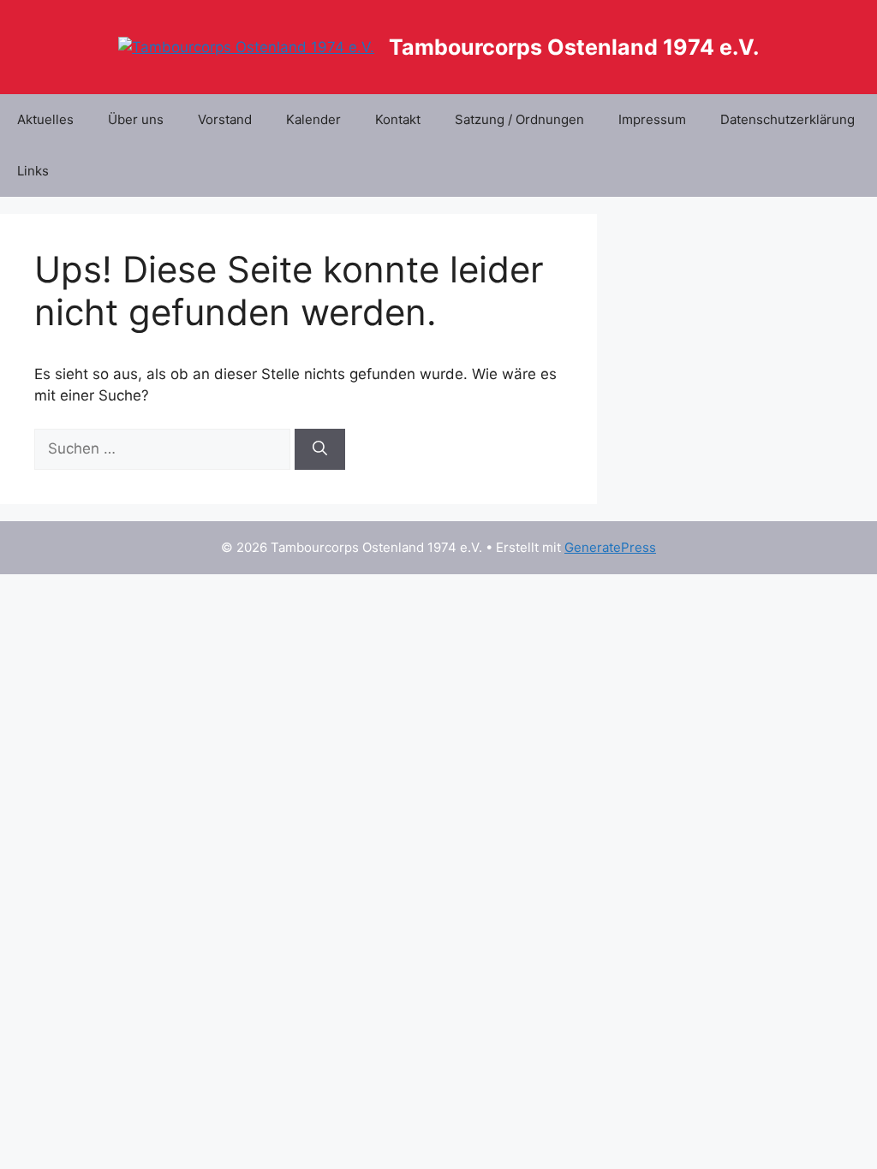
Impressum (652, 119)
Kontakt (398, 119)
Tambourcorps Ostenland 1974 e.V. (574, 47)
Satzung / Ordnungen (519, 119)
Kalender (313, 119)
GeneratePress (610, 547)
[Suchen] (320, 449)
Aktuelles (45, 119)
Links (33, 171)
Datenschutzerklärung (787, 119)
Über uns (136, 119)
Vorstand (225, 119)
